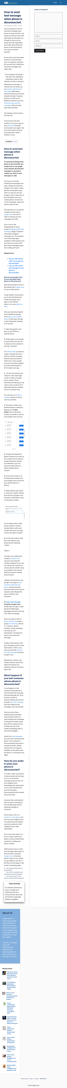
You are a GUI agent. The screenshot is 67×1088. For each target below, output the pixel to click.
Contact (36, 1078)
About (31, 1078)
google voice (8, 214)
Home (55, 2)
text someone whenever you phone (13, 585)
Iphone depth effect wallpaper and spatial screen (11, 1067)
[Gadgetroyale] (11, 2)
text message (13, 624)
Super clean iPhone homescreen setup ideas (11, 1040)
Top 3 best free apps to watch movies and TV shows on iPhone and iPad (12, 1020)
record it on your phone (12, 817)
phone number (9, 621)
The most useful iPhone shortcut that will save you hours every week (12, 975)
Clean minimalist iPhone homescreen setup (11, 1030)
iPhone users (11, 352)
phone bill (10, 125)
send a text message (13, 602)
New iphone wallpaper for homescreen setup (11, 1048)
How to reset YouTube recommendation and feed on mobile (11, 996)
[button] (60, 2)
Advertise (43, 1079)
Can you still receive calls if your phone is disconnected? (16, 261)
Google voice (19, 287)
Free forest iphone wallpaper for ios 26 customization (11, 1058)
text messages (17, 736)
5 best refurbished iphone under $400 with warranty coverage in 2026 (11, 1008)
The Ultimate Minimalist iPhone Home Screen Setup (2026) (11, 985)
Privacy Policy (24, 1078)
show (14, 141)
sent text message (16, 702)
